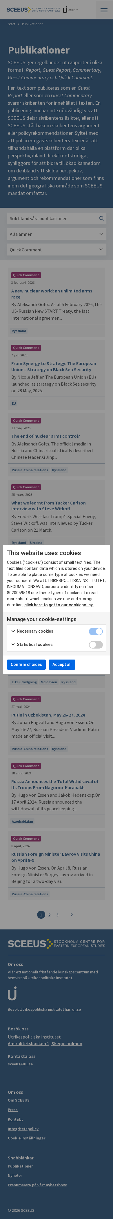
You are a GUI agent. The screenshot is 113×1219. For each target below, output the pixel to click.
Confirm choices (26, 664)
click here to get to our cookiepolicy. (59, 605)
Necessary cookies (34, 631)
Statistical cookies (34, 644)
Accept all (62, 664)
